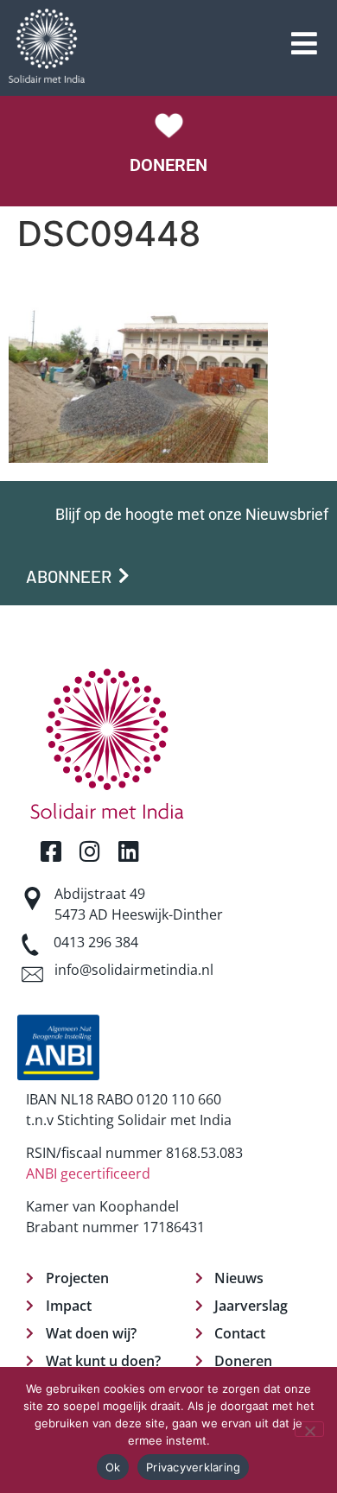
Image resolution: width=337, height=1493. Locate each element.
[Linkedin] (128, 851)
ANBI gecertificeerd (88, 1173)
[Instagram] (89, 851)
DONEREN (168, 165)
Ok (113, 1467)
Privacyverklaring (193, 1467)
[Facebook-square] (50, 851)
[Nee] (309, 1429)
